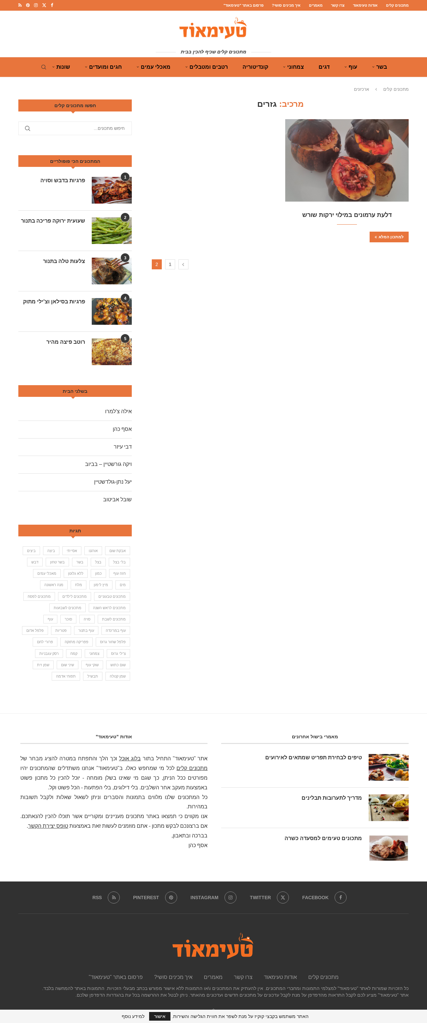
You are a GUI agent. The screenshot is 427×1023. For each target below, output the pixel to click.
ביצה (51, 551)
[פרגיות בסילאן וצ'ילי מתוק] (112, 311)
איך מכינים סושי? (286, 5)
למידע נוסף (133, 1016)
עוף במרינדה (116, 630)
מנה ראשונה (53, 585)
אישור (159, 1016)
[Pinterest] (28, 5)
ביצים (31, 551)
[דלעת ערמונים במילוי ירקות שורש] (347, 160)
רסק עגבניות (49, 654)
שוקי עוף (92, 665)
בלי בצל (119, 562)
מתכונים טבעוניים (112, 596)
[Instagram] (36, 5)
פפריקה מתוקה (76, 642)
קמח (73, 654)
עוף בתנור (86, 630)
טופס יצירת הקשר (48, 826)
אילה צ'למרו (118, 411)
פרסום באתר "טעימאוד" (244, 5)
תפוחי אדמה (66, 676)
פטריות (61, 630)
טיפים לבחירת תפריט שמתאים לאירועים (313, 757)
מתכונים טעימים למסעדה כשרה (323, 838)
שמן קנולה (118, 676)
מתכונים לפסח (39, 596)
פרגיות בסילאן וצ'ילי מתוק (54, 301)
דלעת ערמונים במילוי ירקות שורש (347, 215)
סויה (87, 619)
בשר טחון (57, 562)
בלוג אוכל (130, 758)
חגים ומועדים (105, 67)
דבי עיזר (123, 447)
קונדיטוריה (255, 67)
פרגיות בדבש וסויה (62, 180)
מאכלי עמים (155, 67)
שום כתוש (118, 665)
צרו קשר (338, 5)
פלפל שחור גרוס (113, 642)
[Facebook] (52, 5)
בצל (98, 562)
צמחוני (295, 67)
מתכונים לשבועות (67, 608)
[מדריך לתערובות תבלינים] (389, 807)
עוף (353, 67)
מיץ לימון (101, 585)
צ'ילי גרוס (118, 654)
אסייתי (72, 551)
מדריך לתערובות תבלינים (332, 798)
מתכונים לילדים (74, 596)
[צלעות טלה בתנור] (112, 271)
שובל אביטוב (117, 499)
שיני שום (67, 665)
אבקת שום (117, 551)
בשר (381, 67)
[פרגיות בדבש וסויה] (112, 190)
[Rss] (20, 5)
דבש (34, 562)
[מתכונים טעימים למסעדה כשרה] (389, 848)
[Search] (43, 67)
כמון (98, 573)
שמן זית (43, 665)
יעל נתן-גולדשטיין (113, 482)
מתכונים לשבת (114, 619)
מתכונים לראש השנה (109, 608)
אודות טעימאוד (365, 5)
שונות (63, 67)
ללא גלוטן (75, 573)
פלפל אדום (35, 630)
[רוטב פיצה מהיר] (112, 351)
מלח (78, 585)
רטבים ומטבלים (208, 67)
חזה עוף (119, 573)
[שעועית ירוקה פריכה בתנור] (112, 230)
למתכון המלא (391, 237)
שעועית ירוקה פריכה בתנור (53, 221)
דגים (324, 67)
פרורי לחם (45, 642)
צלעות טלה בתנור (64, 261)
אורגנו (93, 551)
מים (123, 585)
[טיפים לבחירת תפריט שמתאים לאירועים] (389, 767)
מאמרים (316, 5)
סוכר (68, 619)
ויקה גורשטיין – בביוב (108, 464)
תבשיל (92, 676)
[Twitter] (44, 5)
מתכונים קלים (397, 5)
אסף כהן (122, 429)
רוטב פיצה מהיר (65, 342)
